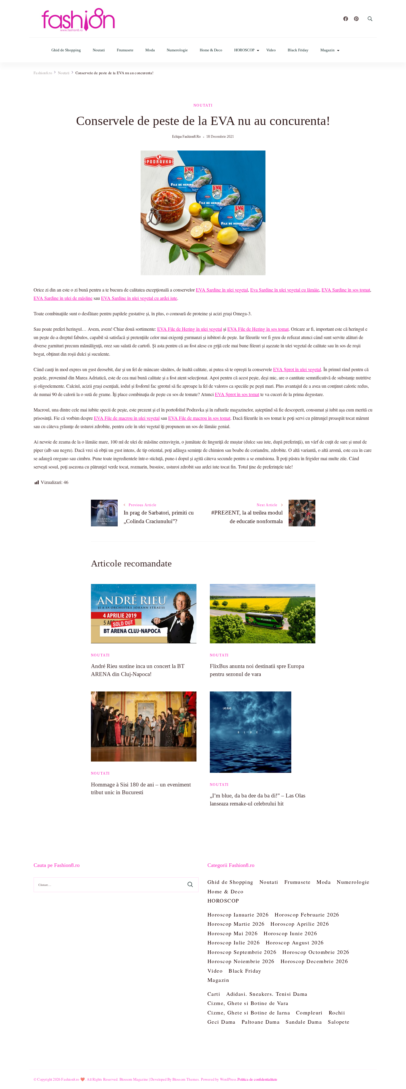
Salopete (339, 1021)
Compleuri (309, 1012)
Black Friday (298, 50)
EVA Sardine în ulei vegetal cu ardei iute (139, 298)
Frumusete (125, 50)
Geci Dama (221, 1021)
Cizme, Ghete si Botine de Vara (248, 1002)
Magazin (327, 50)
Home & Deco (211, 50)
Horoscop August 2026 (295, 942)
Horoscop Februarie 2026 (307, 914)
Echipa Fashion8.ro (186, 136)
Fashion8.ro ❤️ (73, 1079)
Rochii (337, 1012)
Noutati (99, 50)
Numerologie (177, 50)
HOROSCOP (244, 50)
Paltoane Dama (261, 1021)
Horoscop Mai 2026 (232, 933)
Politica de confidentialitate (257, 1079)
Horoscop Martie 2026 (236, 923)
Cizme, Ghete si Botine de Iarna (248, 1012)
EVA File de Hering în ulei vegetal (189, 329)
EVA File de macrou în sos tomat (199, 418)
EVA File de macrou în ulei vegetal (127, 418)
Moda (150, 50)
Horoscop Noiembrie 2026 (241, 961)
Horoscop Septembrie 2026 (241, 951)
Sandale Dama (304, 1021)
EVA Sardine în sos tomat (346, 290)
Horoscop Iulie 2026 (233, 942)
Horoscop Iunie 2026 (290, 933)
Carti (213, 993)
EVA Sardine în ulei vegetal (222, 290)
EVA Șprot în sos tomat (237, 394)
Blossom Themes (185, 1079)
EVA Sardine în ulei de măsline (63, 298)
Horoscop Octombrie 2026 (316, 951)
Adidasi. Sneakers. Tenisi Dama (267, 993)
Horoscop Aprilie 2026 (299, 923)
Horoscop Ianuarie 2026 (238, 914)
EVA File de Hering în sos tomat (258, 329)
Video (271, 50)
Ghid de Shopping (66, 50)
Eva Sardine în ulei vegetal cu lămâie (284, 290)
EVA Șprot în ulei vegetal (297, 369)
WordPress (228, 1079)
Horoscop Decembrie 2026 (314, 961)
